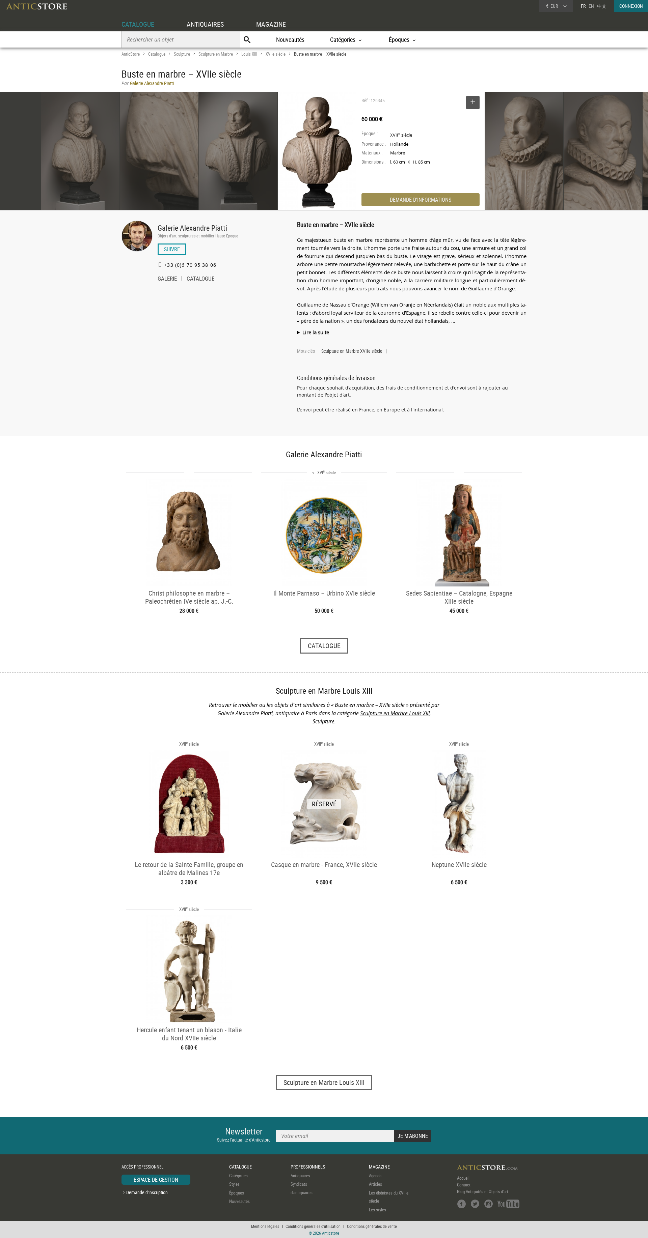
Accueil (463, 1178)
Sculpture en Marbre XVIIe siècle (351, 351)
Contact (463, 1185)
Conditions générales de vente (372, 1226)
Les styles (377, 1210)
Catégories (238, 1176)
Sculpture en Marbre (215, 54)
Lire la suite (315, 332)
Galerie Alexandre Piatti (192, 228)
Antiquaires (300, 1176)
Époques (236, 1193)
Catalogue (156, 54)
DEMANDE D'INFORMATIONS (420, 199)
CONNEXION (631, 6)
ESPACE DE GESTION (156, 1179)
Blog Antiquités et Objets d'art (482, 1191)
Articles (375, 1184)
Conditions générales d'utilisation (313, 1226)
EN (591, 6)
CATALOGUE (138, 24)
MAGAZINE (271, 24)
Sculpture (182, 54)
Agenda (375, 1176)
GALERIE (167, 279)
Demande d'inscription (147, 1192)
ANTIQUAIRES (205, 24)
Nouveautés (290, 39)
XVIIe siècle (276, 54)
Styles (234, 1184)
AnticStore (131, 54)
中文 (601, 6)
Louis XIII (249, 54)
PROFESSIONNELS (308, 1166)
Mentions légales (265, 1226)
